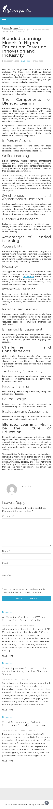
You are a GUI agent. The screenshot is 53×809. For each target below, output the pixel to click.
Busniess (25, 61)
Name (6, 551)
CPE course (38, 61)
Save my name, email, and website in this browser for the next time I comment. (23, 591)
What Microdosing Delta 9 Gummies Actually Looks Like (23, 724)
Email (5, 563)
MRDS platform (27, 625)
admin (26, 486)
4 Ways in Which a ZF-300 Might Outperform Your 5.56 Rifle (25, 619)
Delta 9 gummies (27, 730)
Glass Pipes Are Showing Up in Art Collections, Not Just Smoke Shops (24, 671)
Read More (7, 656)
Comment (8, 516)
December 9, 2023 (11, 61)
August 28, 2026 (10, 625)
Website (6, 575)
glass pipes (25, 679)
